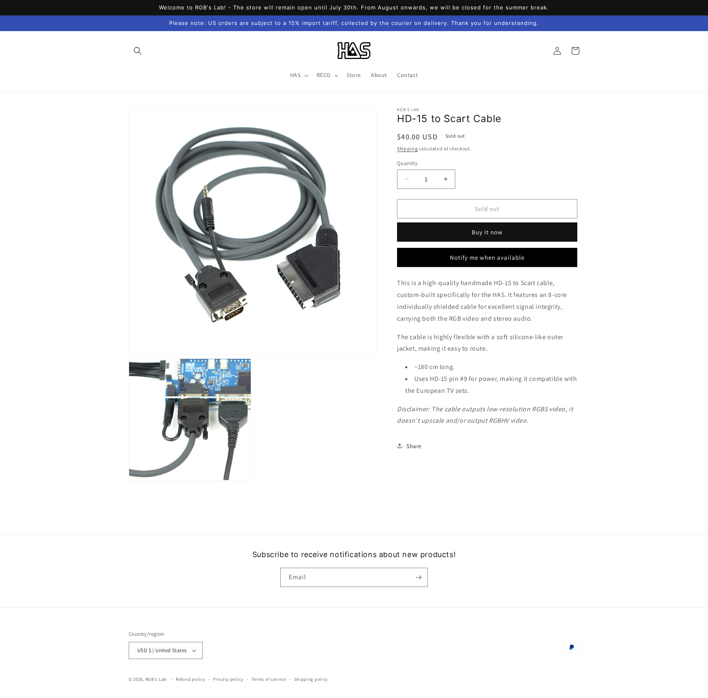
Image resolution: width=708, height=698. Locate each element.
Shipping (407, 148)
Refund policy (190, 679)
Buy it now (487, 232)
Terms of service (269, 679)
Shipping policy (311, 679)
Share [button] (414, 445)
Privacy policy (228, 679)
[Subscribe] (418, 577)
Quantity (407, 162)
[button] (138, 51)
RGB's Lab (156, 679)
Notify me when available (487, 257)
